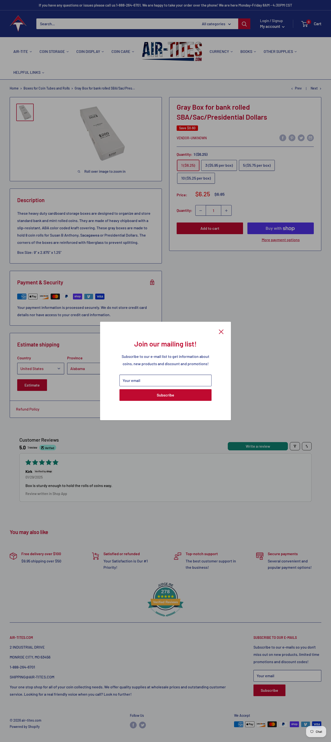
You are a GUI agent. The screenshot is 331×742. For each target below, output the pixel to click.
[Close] (221, 331)
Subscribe (165, 395)
